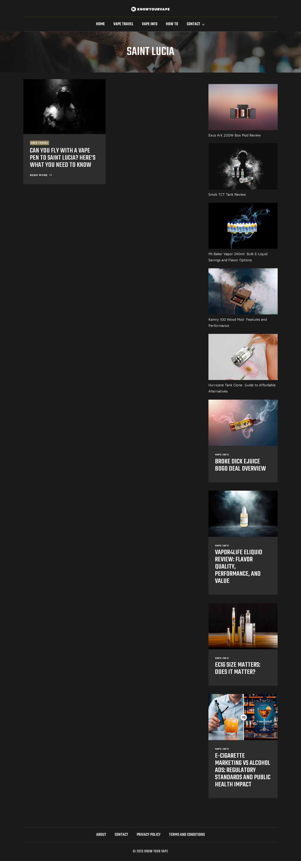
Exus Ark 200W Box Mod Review (234, 135)
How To (172, 24)
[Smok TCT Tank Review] (243, 166)
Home (100, 24)
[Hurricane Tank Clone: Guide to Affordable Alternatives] (243, 357)
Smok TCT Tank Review (227, 194)
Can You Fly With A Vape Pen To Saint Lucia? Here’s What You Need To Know (62, 158)
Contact (121, 834)
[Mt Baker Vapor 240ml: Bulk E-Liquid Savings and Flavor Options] (243, 226)
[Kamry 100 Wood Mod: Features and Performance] (243, 291)
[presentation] (64, 106)
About (101, 834)
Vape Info (149, 24)
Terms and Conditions (187, 834)
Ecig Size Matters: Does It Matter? (237, 668)
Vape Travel (123, 24)
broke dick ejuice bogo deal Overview (240, 465)
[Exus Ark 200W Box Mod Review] (243, 107)
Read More (41, 175)
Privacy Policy (149, 834)
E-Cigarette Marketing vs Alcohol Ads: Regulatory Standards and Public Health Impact (242, 770)
